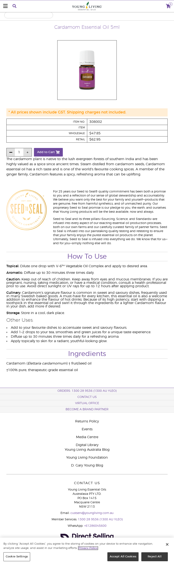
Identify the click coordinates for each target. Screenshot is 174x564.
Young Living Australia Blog (87, 449)
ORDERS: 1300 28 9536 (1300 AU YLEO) (87, 390)
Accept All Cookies (123, 556)
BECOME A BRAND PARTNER (87, 409)
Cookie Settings (17, 556)
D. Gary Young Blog (87, 465)
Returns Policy (87, 421)
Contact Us (87, 397)
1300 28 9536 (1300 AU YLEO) (100, 519)
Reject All (154, 556)
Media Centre (87, 437)
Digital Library (87, 445)
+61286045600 (95, 525)
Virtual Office (87, 403)
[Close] (167, 544)
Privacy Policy (88, 548)
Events (87, 429)
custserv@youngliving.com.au (92, 513)
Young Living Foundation (87, 457)
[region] (87, 551)
